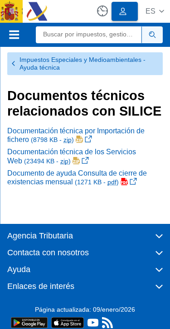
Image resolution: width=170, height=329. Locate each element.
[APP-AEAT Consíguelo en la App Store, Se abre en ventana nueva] (67, 322)
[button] (155, 11)
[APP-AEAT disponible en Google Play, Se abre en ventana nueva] (29, 322)
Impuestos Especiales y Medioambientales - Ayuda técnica (82, 63)
